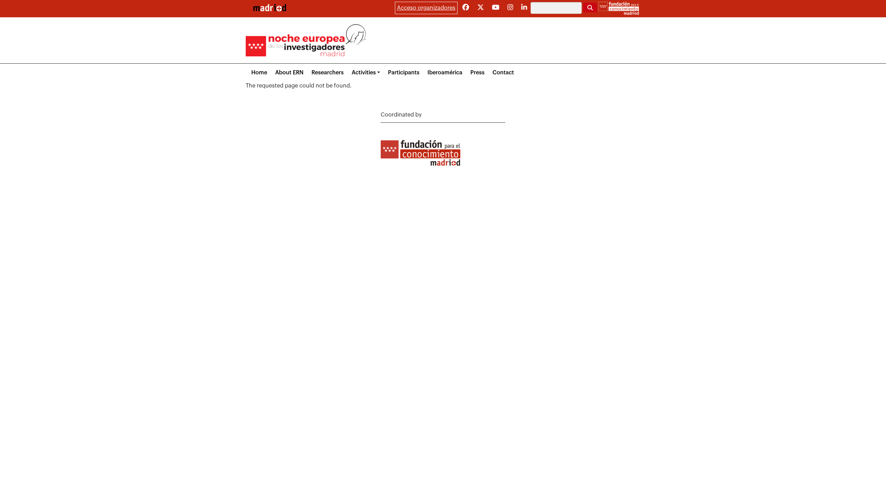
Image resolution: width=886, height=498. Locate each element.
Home (259, 72)
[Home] (269, 7)
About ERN (289, 72)
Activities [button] (364, 72)
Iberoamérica (444, 72)
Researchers (327, 72)
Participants (403, 72)
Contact (503, 72)
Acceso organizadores (426, 8)
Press (477, 72)
